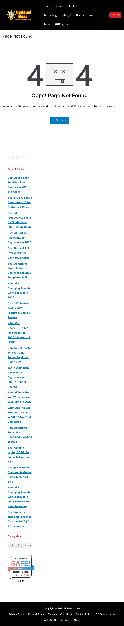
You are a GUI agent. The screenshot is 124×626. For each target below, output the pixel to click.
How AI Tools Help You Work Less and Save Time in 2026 (20, 397)
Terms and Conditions (60, 614)
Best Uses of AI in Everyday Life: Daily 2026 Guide (19, 253)
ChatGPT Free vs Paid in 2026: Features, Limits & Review (19, 310)
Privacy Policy (16, 614)
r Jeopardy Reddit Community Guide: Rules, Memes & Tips (20, 474)
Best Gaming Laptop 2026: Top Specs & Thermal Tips (19, 454)
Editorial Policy (36, 614)
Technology (51, 15)
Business (60, 5)
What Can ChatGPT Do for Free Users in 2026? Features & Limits (19, 333)
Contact (115, 15)
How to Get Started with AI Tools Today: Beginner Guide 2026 (20, 354)
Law (90, 15)
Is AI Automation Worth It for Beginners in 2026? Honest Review (18, 377)
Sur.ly (26, 575)
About (77, 620)
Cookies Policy (84, 614)
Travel (47, 24)
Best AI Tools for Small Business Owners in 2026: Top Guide (18, 184)
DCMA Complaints (105, 614)
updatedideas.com (21, 568)
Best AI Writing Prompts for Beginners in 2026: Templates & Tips (20, 270)
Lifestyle (67, 15)
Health (80, 15)
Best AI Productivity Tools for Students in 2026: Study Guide (20, 220)
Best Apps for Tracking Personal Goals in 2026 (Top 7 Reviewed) (20, 519)
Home (47, 5)
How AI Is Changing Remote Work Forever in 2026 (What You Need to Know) (19, 497)
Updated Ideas (72, 608)
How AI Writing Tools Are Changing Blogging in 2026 (20, 434)
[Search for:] (20, 157)
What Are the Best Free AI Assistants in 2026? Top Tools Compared (20, 414)
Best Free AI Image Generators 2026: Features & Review (20, 202)
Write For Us (50, 620)
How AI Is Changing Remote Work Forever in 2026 (19, 290)
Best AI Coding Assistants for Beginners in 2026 (19, 237)
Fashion (73, 5)
